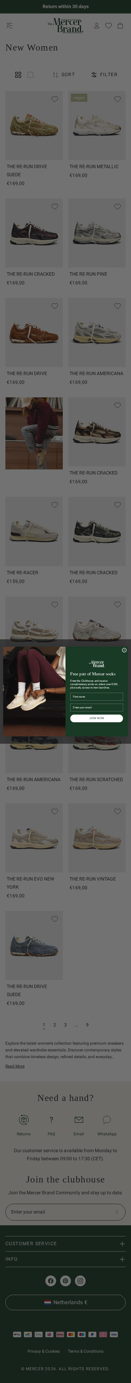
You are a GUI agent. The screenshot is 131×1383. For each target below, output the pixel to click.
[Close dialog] (124, 650)
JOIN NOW (96, 718)
